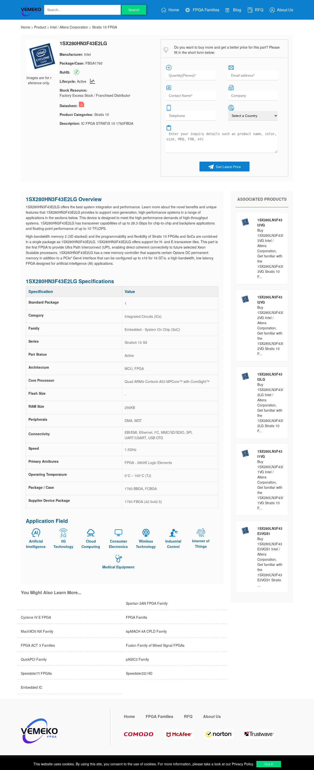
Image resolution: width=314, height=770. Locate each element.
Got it (268, 764)
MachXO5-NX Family (37, 631)
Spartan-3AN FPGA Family (147, 603)
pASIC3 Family (137, 659)
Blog (236, 10)
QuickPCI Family (34, 659)
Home (173, 10)
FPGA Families (205, 10)
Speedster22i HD (139, 673)
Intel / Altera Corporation (69, 27)
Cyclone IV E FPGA (36, 617)
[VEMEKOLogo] (31, 15)
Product (40, 27)
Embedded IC (31, 687)
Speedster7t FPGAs (36, 673)
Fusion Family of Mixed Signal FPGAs (155, 645)
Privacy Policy (242, 763)
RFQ (258, 10)
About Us (284, 10)
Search (133, 10)
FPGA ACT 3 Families (38, 645)
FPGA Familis (136, 617)
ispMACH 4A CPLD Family (146, 631)
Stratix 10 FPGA (104, 27)
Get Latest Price (228, 167)
